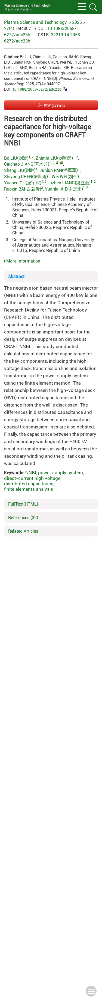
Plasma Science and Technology (35, 22)
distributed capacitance (28, 483)
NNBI (30, 472)
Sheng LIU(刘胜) (20, 170)
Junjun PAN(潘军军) (58, 170)
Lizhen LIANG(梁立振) (69, 182)
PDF (54, 106)
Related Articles (23, 531)
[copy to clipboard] (64, 88)
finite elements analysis (28, 489)
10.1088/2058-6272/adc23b (36, 89)
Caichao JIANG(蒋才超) (26, 164)
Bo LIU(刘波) (16, 158)
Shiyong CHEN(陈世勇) (26, 176)
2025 (77, 22)
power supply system (60, 472)
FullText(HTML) (23, 504)
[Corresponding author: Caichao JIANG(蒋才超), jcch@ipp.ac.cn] (57, 162)
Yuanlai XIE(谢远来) (64, 189)
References (23, 517)
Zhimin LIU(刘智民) (54, 158)
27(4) (9, 28)
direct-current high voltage (32, 478)
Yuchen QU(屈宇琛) (22, 182)
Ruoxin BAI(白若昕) (22, 189)
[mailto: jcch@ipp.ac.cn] (61, 162)
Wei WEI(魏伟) (65, 176)
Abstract (16, 276)
